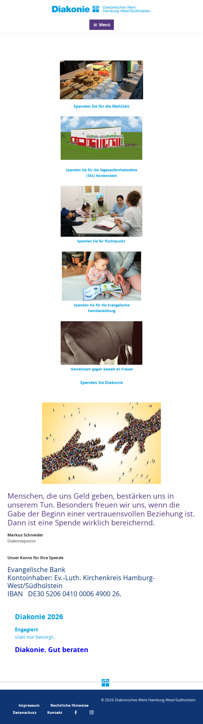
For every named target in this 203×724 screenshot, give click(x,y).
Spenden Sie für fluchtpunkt (101, 241)
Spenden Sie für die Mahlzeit (101, 106)
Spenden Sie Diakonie (101, 382)
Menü (104, 24)
